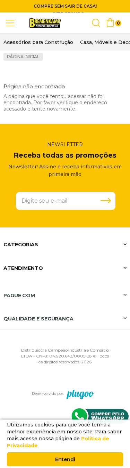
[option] (38, 42)
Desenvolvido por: (48, 393)
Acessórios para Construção (38, 42)
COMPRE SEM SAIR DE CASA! (65, 6)
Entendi (65, 459)
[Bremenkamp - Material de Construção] (45, 23)
